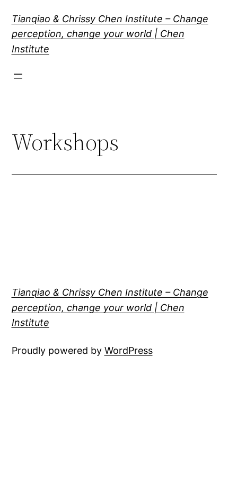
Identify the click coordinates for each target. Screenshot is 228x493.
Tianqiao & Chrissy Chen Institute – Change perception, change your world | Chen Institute (110, 34)
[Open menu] (18, 76)
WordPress (128, 350)
